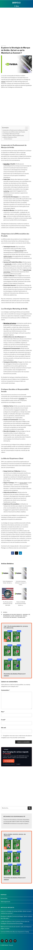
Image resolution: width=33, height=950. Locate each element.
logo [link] (4, 216)
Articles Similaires (8, 138)
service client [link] (23, 482)
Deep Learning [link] (19, 250)
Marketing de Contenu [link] (9, 323)
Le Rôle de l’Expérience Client (10, 137)
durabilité (26, 614)
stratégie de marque (10, 617)
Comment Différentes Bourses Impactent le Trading (15, 931)
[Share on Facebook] (12, 554)
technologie (21, 617)
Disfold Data (4, 898)
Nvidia (5, 612)
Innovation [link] (6, 164)
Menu (17, 6)
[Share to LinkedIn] (20, 554)
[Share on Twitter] (16, 554)
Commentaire (5, 690)
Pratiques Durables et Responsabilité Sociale (13, 135)
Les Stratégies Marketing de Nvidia (11, 133)
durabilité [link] (21, 398)
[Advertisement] (16, 24)
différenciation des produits (12, 614)
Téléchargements (5, 901)
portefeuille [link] (8, 264)
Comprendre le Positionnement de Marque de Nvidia (15, 130)
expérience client (9, 615)
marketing (18, 615)
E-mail (3, 719)
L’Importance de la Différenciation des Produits (14, 132)
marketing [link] (6, 191)
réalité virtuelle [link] (7, 256)
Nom (3, 711)
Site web (3, 727)
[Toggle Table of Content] (26, 128)
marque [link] (3, 81)
